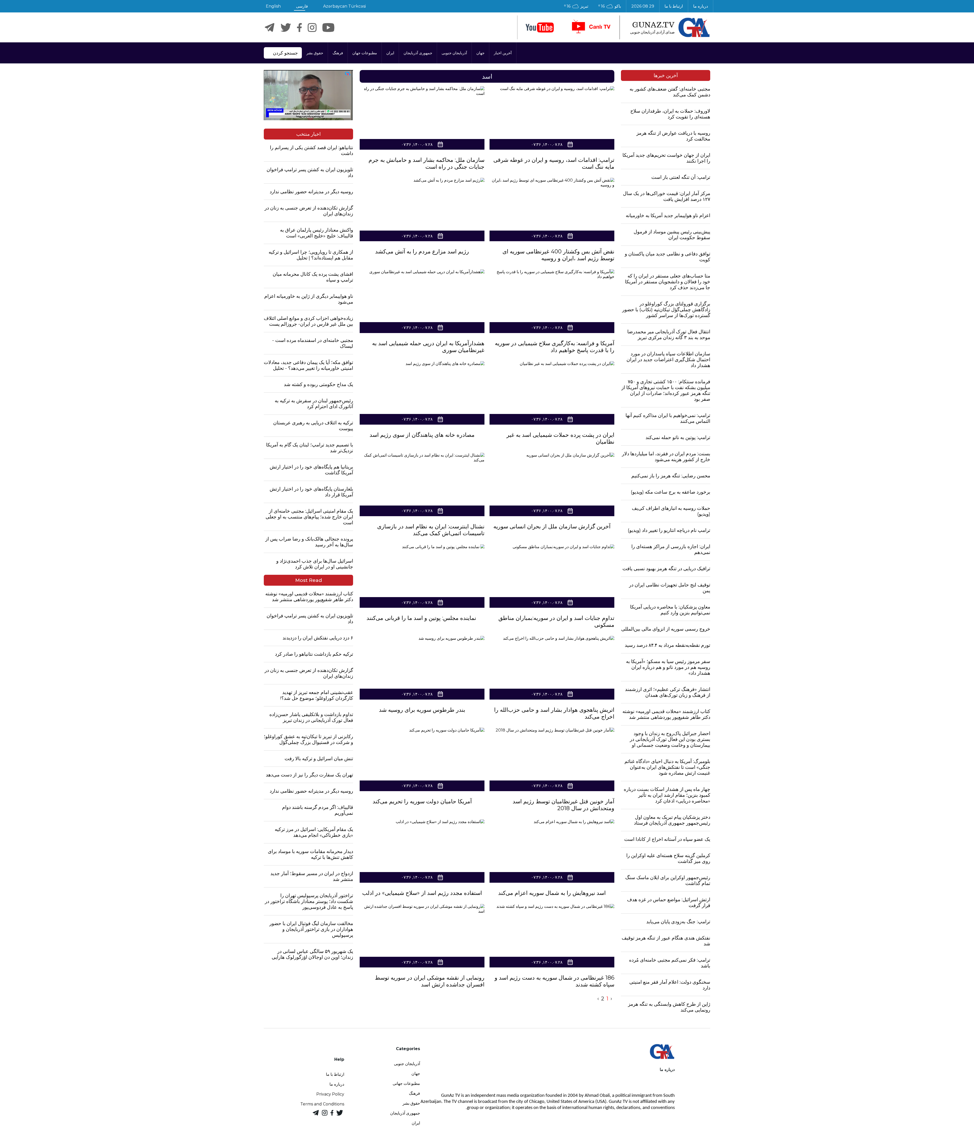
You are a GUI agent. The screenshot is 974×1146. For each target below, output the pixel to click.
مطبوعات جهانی (406, 1083)
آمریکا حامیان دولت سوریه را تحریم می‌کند (422, 801)
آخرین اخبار (503, 52)
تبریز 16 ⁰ (576, 6)
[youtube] (540, 28)
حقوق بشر (314, 52)
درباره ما (700, 6)
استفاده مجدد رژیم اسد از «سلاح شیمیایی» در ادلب (422, 893)
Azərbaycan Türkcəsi (344, 6)
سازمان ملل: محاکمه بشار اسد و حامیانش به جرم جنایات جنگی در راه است (426, 163)
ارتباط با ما (674, 6)
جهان (480, 52)
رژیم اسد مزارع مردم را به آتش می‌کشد (422, 251)
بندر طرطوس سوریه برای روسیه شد (422, 709)
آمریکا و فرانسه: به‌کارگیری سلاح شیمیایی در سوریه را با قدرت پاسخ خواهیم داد (554, 347)
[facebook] (299, 27)
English (273, 6)
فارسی (302, 6)
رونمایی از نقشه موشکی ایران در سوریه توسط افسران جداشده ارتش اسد (429, 981)
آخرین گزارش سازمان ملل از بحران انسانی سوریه (552, 526)
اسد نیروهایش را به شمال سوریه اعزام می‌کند (552, 893)
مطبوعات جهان (364, 52)
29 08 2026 (642, 6)
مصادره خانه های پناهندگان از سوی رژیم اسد (422, 434)
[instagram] (312, 27)
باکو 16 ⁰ (609, 6)
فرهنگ (338, 52)
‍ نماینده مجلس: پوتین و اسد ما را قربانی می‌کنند (422, 618)
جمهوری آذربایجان (418, 52)
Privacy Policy (330, 1094)
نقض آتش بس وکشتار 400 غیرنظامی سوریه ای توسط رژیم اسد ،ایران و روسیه (558, 255)
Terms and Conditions (322, 1104)
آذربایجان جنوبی (454, 52)
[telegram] (269, 27)
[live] (590, 27)
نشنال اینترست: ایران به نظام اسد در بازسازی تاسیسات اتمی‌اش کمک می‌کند (430, 530)
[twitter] (285, 27)
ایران (390, 52)
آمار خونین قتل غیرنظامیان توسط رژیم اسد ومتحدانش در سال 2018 (563, 805)
